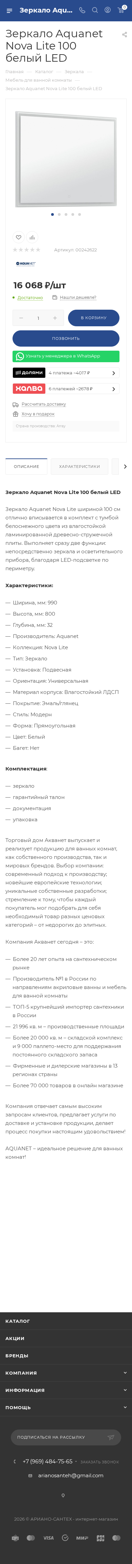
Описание (26, 466)
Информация (25, 1390)
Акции (15, 1338)
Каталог (17, 1321)
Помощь (18, 1407)
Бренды (16, 1355)
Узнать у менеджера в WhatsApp (63, 356)
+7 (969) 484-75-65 (47, 1461)
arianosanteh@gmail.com (71, 1475)
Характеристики (79, 466)
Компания (21, 1373)
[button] (52, 214)
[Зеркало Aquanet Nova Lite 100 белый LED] (66, 159)
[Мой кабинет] (108, 10)
